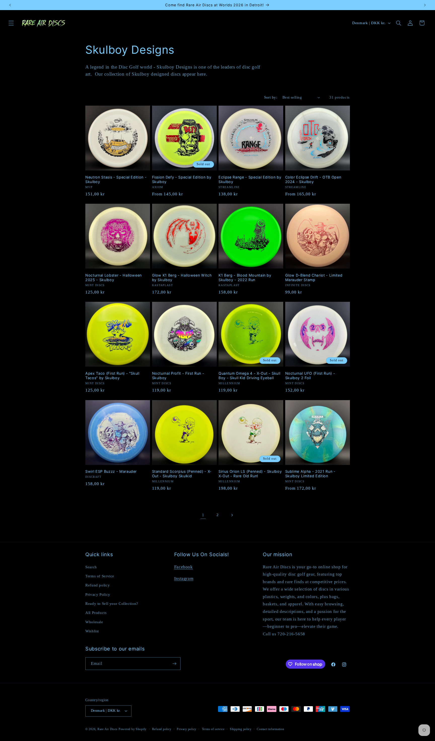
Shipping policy (240, 729)
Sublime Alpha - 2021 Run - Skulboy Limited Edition (310, 473)
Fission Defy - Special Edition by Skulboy (181, 179)
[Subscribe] (174, 663)
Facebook (183, 567)
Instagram (184, 578)
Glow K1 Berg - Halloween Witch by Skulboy (182, 277)
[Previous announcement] (10, 5)
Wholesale (94, 622)
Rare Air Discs (107, 729)
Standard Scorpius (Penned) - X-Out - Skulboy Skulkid (182, 473)
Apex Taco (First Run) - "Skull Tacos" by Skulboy (112, 375)
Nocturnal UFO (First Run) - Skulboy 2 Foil (310, 375)
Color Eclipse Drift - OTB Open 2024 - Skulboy (313, 179)
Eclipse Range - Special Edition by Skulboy (250, 179)
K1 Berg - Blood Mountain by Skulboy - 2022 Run (245, 277)
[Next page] (232, 515)
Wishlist (92, 631)
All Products (96, 613)
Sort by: (270, 97)
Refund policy (97, 585)
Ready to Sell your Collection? (111, 604)
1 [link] (203, 515)
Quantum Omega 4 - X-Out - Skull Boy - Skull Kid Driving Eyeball (249, 375)
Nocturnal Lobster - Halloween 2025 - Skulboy (113, 277)
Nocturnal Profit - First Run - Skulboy (178, 375)
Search (91, 567)
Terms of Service (99, 576)
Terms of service (213, 729)
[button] (11, 23)
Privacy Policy (97, 594)
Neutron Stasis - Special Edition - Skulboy (116, 179)
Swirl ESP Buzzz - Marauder (111, 471)
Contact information (270, 729)
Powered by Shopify (133, 729)
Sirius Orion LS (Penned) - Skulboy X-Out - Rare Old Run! (250, 473)
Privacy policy (186, 729)
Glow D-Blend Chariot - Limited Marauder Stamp (314, 277)
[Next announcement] (424, 5)
